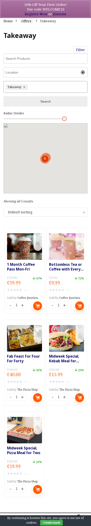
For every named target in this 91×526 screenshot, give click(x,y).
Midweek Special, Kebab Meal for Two (64, 361)
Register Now (36, 13)
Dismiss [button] (59, 13)
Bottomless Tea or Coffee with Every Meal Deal (65, 269)
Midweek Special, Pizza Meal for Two (23, 450)
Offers (26, 21)
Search (45, 101)
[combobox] (57, 87)
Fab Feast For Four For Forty (23, 358)
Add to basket (37, 305)
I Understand (51, 522)
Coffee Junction (27, 298)
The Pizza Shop (27, 390)
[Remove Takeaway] (25, 87)
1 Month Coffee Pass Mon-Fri (21, 266)
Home (8, 21)
